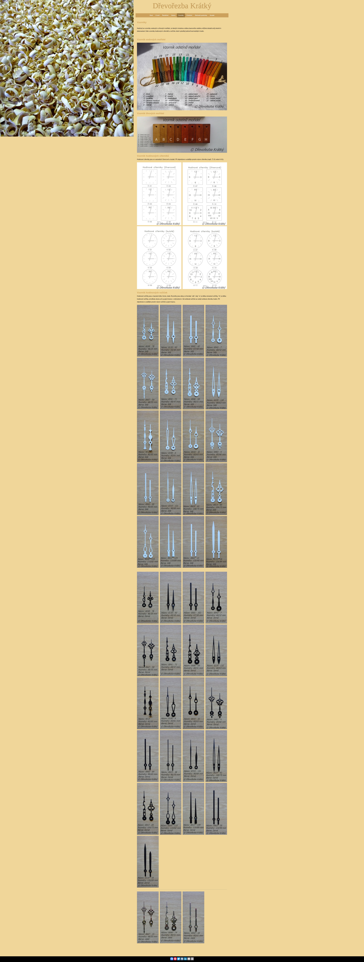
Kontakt (212, 15)
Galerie (173, 15)
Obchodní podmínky (201, 15)
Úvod (151, 15)
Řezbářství (165, 15)
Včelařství (189, 15)
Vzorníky (181, 15)
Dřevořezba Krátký (182, 6)
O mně (157, 15)
